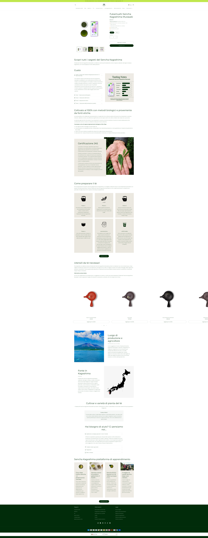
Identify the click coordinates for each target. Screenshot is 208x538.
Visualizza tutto (104, 501)
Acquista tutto (77, 509)
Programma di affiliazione (100, 511)
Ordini (96, 515)
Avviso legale (118, 509)
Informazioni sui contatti (100, 513)
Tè (74, 513)
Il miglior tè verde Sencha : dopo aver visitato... (127, 475)
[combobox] (97, 534)
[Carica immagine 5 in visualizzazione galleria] (101, 49)
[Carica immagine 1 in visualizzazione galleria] (79, 49)
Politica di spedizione (119, 515)
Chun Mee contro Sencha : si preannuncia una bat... (81, 476)
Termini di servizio (119, 519)
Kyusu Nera (130, 317)
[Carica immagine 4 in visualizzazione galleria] (96, 49)
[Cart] (133, 5)
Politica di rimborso (119, 513)
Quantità (111, 34)
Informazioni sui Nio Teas (100, 509)
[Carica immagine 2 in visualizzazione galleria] (84, 49)
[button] (75, 5)
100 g (112, 32)
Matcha (75, 511)
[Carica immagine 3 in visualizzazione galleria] (90, 49)
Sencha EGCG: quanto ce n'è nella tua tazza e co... (111, 475)
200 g (117, 32)
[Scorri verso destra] (106, 49)
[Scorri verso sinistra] (75, 49)
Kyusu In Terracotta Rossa (91, 317)
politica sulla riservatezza (120, 511)
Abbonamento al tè (78, 519)
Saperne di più (104, 256)
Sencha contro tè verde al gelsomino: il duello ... (96, 475)
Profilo (96, 517)
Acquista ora (121, 45)
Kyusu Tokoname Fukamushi (168, 317)
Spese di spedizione (113, 21)
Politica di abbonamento (120, 517)
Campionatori (77, 517)
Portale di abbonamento (100, 519)
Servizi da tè (76, 515)
